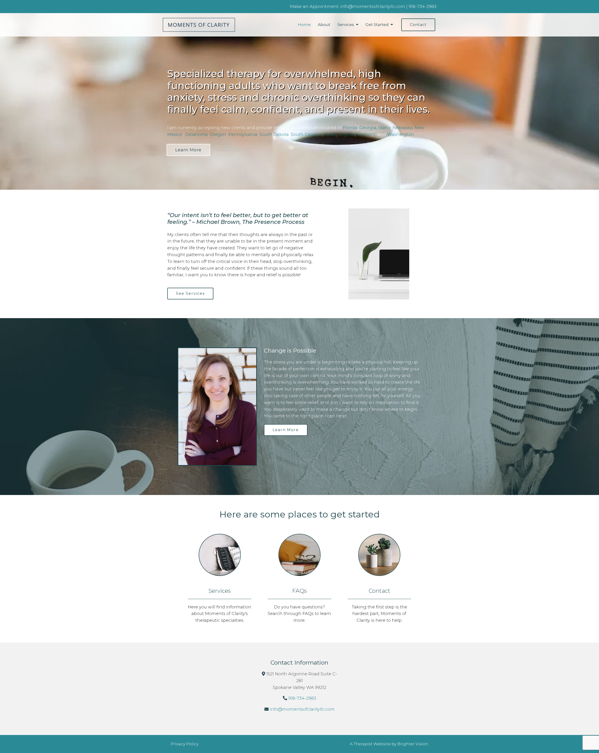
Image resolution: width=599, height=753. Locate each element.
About (324, 24)
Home (304, 24)
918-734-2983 (302, 698)
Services (345, 24)
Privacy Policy (184, 744)
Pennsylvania (242, 134)
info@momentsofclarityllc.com (302, 709)
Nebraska (403, 127)
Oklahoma (196, 134)
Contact (418, 24)
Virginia (346, 134)
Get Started (377, 24)
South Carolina (306, 134)
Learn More (188, 150)
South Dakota (274, 134)
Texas (330, 134)
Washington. (401, 134)
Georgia (367, 127)
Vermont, (367, 134)
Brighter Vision (412, 744)
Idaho (384, 127)
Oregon (218, 134)
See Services (190, 293)
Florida (350, 127)
